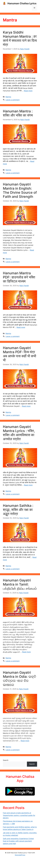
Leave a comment (13, 100)
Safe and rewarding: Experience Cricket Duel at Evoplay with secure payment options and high (18, 841)
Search (5, 760)
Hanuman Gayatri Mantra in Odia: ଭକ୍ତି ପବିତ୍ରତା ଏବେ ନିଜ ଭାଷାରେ (19, 678)
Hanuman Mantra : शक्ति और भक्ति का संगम (18, 113)
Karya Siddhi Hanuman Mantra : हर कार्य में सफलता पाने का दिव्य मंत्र (20, 38)
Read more (28, 91)
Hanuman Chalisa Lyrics (21, 3)
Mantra (8, 97)
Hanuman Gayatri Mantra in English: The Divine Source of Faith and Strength (20, 190)
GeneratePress (20, 855)
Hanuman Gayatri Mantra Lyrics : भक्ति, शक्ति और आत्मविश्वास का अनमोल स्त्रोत (19, 433)
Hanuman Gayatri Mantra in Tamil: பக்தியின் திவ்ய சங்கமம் (20, 584)
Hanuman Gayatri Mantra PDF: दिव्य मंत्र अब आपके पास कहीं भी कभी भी (19, 354)
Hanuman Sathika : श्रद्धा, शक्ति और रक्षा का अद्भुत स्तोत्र (18, 509)
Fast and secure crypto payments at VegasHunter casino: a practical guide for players (19, 815)
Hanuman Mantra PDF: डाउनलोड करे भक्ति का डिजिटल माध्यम (19, 277)
